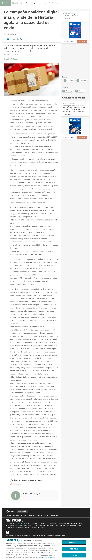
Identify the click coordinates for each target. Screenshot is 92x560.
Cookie (46, 515)
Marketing (13, 34)
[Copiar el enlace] (11, 39)
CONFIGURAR (74, 542)
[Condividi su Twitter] (4, 39)
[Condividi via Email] (14, 39)
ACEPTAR (74, 555)
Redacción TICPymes (11, 59)
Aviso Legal (31, 515)
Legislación (47, 3)
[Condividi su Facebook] (20, 39)
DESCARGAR (82, 41)
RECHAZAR (74, 549)
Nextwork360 (21, 523)
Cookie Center (54, 515)
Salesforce (14, 101)
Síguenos (21, 511)
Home (6, 34)
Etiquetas (16, 515)
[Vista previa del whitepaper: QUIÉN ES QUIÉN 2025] (75, 30)
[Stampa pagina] (17, 39)
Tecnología (55, 3)
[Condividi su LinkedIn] (7, 39)
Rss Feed (23, 515)
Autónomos (27, 3)
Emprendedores (37, 3)
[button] (5, 3)
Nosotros (9, 515)
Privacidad (39, 515)
